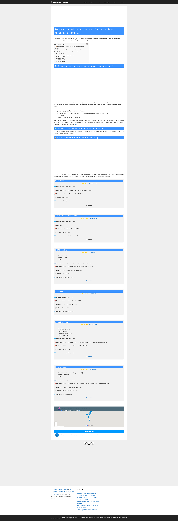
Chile (98, 2)
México (122, 2)
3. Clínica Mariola (62, 56)
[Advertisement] (89, 16)
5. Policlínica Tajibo (62, 60)
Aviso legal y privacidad (66, 518)
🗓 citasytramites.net (59, 2)
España (114, 2)
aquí (76, 124)
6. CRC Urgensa (62, 61)
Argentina (91, 2)
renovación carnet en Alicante (92, 435)
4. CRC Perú (61, 58)
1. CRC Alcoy (61, 53)
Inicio (85, 2)
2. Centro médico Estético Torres (66, 55)
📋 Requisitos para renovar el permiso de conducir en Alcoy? (69, 47)
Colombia (106, 2)
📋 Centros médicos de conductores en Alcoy (68, 51)
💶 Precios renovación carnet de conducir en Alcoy (69, 50)
